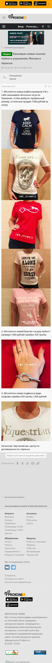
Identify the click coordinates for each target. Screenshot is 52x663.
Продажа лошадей (14, 554)
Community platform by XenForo (26, 506)
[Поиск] (48, 26)
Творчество (32, 554)
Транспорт (10, 548)
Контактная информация (18, 582)
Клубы (29, 516)
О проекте (10, 575)
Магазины (31, 520)
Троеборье (10, 523)
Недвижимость (12, 551)
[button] (4, 26)
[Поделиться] (45, 86)
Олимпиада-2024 (14, 526)
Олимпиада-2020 (14, 530)
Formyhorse (8, 68)
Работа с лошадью (36, 541)
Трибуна (30, 544)
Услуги (8, 541)
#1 (49, 86)
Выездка (9, 516)
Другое (8, 533)
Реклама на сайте (14, 578)
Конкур (8, 520)
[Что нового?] (43, 26)
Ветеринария (33, 551)
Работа (8, 544)
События (31, 548)
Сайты (29, 523)
